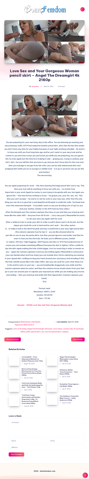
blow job (48, 329)
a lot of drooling (19, 329)
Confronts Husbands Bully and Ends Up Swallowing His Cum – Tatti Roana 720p (32, 385)
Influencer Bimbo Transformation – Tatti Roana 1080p (69, 372)
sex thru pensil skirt (53, 332)
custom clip (68, 329)
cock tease (57, 329)
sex (42, 332)
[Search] (82, 9)
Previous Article (12, 339)
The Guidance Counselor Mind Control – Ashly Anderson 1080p (69, 398)
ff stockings (79, 329)
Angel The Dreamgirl (35, 329)
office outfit (25, 332)
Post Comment (16, 454)
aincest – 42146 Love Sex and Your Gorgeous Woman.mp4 (44, 305)
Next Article (77, 339)
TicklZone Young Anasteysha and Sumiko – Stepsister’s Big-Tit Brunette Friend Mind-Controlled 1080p (31, 399)
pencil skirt (35, 332)
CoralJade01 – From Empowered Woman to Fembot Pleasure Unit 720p (32, 359)
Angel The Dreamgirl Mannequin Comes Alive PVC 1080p (69, 359)
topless (65, 332)
